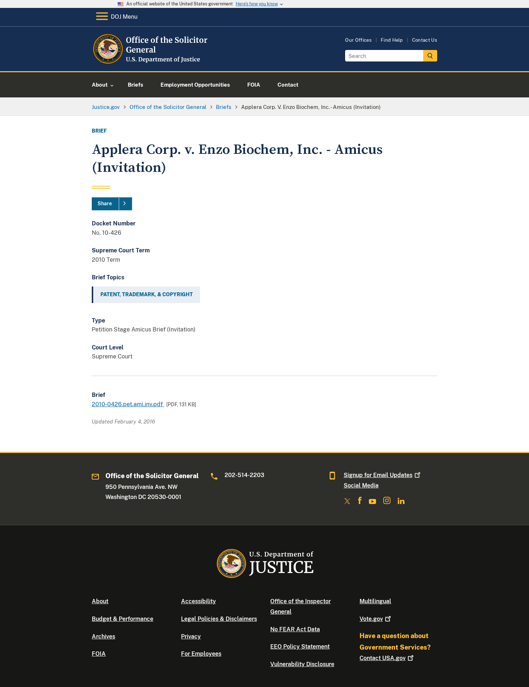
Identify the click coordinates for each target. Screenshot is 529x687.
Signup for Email (378, 475)
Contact (383, 658)
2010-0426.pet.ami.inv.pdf (128, 404)
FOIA (99, 653)
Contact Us (424, 40)
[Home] (150, 62)
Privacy (191, 636)
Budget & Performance (122, 618)
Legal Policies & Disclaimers (219, 618)
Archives (103, 636)
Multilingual (375, 601)
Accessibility (198, 601)
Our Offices (358, 40)
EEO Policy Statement (300, 646)
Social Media (361, 485)
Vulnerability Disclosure (302, 664)
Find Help (392, 40)
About (100, 601)
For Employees (201, 653)
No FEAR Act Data (295, 629)
